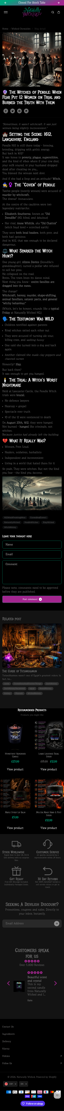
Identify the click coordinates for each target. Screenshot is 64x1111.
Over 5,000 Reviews (31, 965)
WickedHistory (34, 693)
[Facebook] (5, 111)
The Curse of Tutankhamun (19, 671)
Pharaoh (19, 693)
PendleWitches (31, 522)
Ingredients (8, 1034)
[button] (9, 983)
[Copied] (26, 111)
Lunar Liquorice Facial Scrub (49, 755)
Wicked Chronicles (20, 28)
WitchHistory (10, 527)
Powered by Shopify (46, 1077)
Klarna (5, 1048)
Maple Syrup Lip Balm (15, 812)
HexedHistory (45, 688)
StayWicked (48, 522)
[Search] (53, 12)
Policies (6, 1056)
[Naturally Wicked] (32, 12)
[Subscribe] (56, 923)
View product (15, 769)
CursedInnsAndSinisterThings (27, 683)
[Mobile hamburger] (5, 12)
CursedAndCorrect (38, 517)
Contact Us (8, 1026)
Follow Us (7, 1063)
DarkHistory (51, 683)
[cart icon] (59, 12)
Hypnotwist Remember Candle (15, 755)
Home (5, 28)
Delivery (6, 1041)
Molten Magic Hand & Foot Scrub (48, 814)
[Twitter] (12, 111)
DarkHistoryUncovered (14, 688)
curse (6, 683)
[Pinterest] (19, 111)
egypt (32, 688)
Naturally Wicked (26, 1077)
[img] (32, 961)
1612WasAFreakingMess (14, 517)
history (7, 693)
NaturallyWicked (12, 522)
